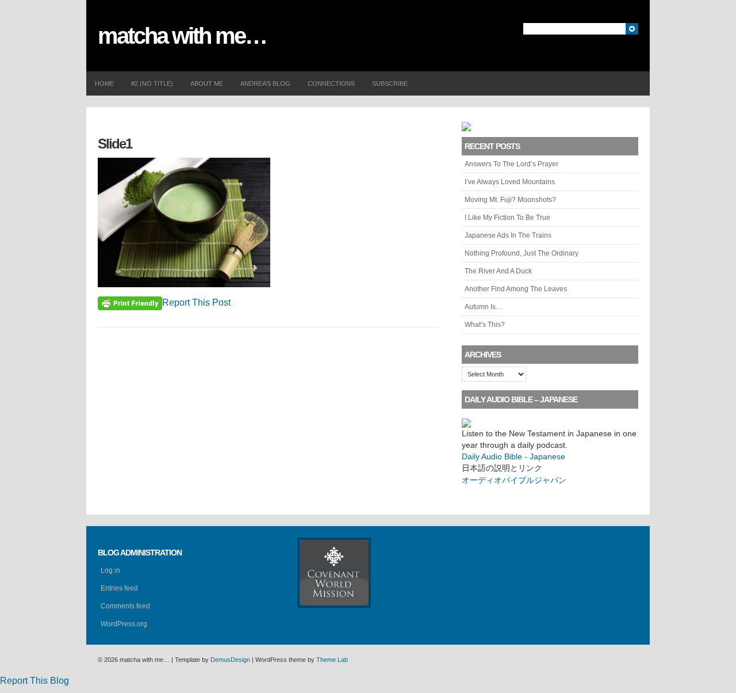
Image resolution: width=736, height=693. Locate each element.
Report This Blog (34, 681)
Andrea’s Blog (265, 83)
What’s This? (485, 325)
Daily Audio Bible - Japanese (513, 456)
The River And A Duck (498, 271)
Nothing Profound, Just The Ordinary (521, 253)
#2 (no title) (152, 83)
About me (206, 83)
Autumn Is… (484, 307)
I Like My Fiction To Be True (507, 218)
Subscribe (390, 83)
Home (104, 83)
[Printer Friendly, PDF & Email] (130, 302)
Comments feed (125, 606)
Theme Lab (332, 659)
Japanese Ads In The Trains (508, 235)
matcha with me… (182, 35)
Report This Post (196, 302)
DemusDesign (230, 659)
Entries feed (119, 588)
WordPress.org (124, 624)
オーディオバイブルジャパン (514, 480)
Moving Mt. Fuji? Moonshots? (510, 200)
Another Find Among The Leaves (516, 289)
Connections (331, 83)
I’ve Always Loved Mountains (510, 182)
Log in (110, 570)
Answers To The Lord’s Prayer (511, 164)
